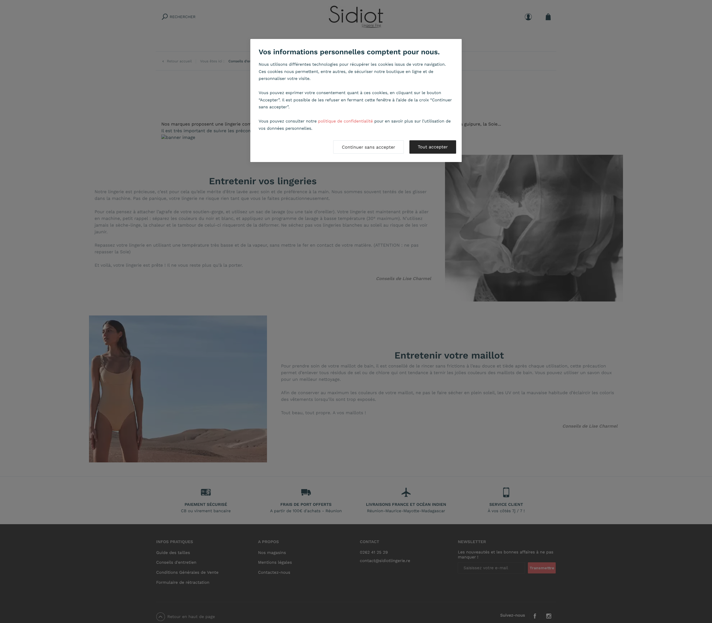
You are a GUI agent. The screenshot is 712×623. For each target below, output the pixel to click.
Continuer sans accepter (368, 147)
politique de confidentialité (345, 121)
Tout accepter (433, 146)
